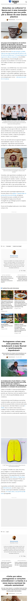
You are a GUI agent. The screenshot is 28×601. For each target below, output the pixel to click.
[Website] (20, 271)
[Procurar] (26, 2)
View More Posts (14, 257)
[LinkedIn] (25, 271)
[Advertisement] (14, 92)
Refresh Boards (7, 488)
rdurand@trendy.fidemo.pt (14, 267)
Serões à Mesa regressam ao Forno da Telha (7, 326)
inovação (9, 246)
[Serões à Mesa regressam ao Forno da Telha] (7, 318)
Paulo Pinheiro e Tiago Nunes (17, 477)
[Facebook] (21, 271)
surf (8, 531)
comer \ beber (5, 298)
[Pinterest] (23, 271)
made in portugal (17, 246)
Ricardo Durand (12, 19)
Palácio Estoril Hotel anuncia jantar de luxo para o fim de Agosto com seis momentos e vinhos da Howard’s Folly (20, 304)
